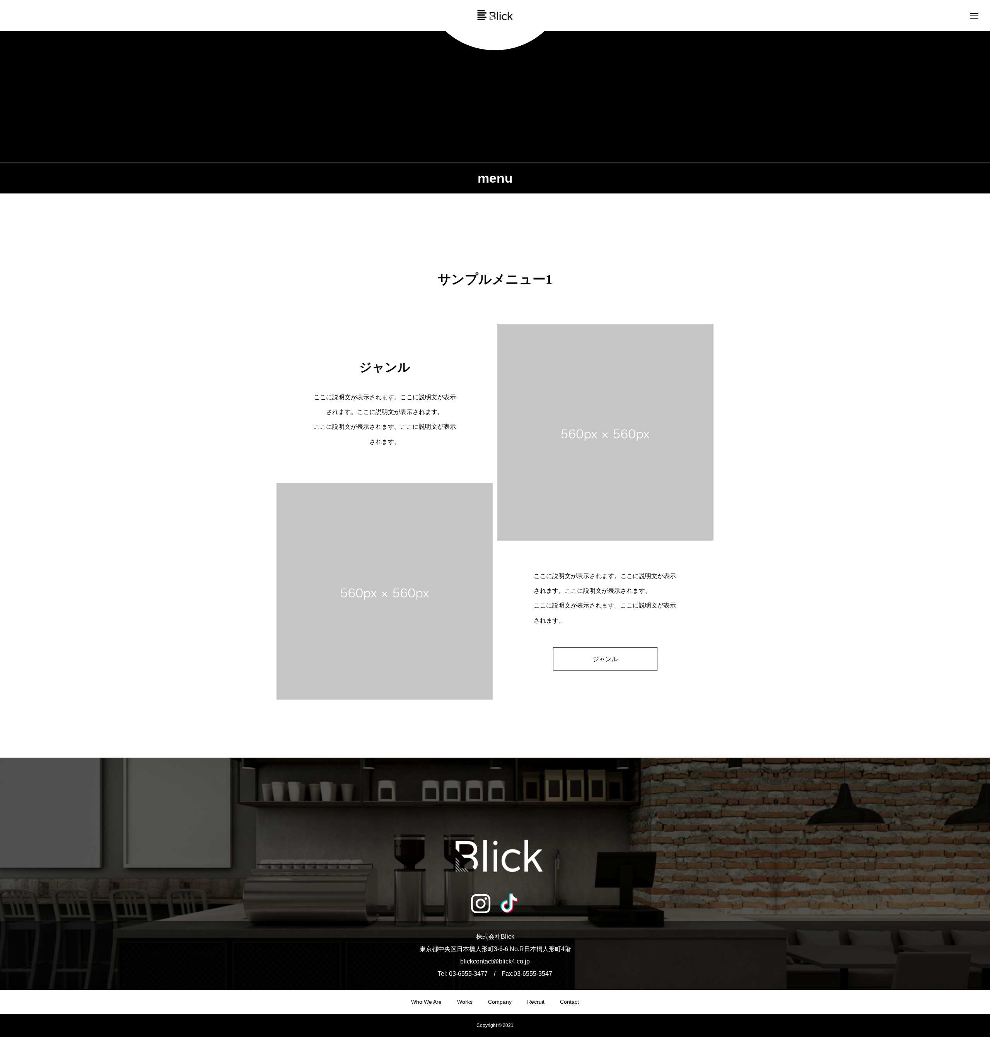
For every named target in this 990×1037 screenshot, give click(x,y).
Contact (569, 1002)
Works (465, 1002)
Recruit (535, 1002)
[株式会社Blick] (495, 15)
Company (500, 1002)
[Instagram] (480, 903)
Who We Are (426, 1002)
